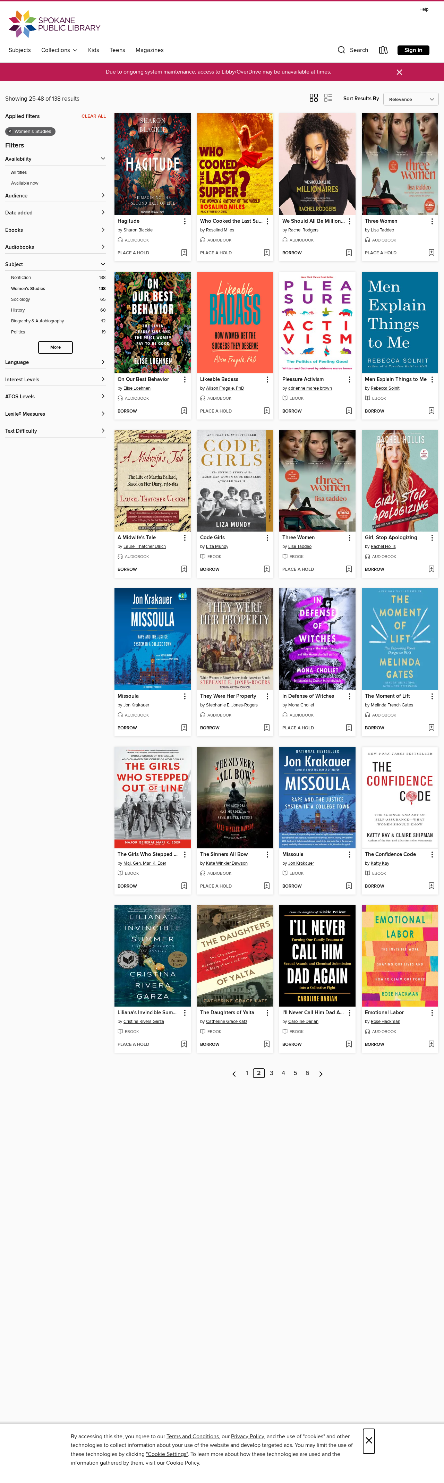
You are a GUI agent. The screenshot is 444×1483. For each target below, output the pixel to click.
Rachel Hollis (383, 546)
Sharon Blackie (138, 230)
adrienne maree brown (310, 388)
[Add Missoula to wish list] (184, 728)
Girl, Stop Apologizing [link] (391, 538)
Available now (25, 183)
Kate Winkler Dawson (227, 863)
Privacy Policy (247, 1436)
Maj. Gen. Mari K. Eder (144, 863)
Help (423, 9)
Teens (117, 50)
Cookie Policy (182, 1462)
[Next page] (321, 1073)
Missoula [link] (128, 696)
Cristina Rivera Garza (143, 1021)
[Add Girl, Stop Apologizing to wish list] (431, 569)
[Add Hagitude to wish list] (184, 253)
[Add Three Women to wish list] (431, 253)
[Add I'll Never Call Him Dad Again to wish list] (348, 1044)
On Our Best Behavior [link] (143, 379)
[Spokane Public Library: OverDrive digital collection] (54, 24)
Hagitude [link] (128, 221)
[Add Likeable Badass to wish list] (266, 411)
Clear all (94, 116)
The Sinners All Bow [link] (224, 854)
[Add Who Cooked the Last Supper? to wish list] (266, 253)
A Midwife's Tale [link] (137, 538)
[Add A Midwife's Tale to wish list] (184, 569)
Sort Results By (361, 98)
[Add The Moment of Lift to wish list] (431, 728)
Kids (93, 50)
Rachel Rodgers (303, 230)
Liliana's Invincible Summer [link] (149, 1013)
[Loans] (383, 51)
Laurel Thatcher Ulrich (144, 546)
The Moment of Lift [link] (387, 696)
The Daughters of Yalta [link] (227, 1013)
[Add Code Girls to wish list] (266, 569)
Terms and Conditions (192, 1436)
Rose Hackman (385, 1021)
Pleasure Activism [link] (303, 379)
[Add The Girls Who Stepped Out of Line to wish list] (184, 886)
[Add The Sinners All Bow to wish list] (266, 886)
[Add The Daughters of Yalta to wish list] (266, 1044)
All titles (19, 173)
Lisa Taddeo (382, 230)
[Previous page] (234, 1073)
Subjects (20, 50)
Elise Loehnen (137, 388)
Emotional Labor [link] (384, 1013)
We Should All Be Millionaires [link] (314, 221)
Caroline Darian (303, 1021)
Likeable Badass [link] (219, 379)
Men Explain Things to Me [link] (396, 379)
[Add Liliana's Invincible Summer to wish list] (184, 1044)
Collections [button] (57, 50)
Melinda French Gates (392, 705)
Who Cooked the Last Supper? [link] (232, 221)
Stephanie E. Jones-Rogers (232, 705)
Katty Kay (380, 863)
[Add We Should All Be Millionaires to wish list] (348, 253)
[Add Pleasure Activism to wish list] (348, 411)
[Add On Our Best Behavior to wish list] (184, 411)
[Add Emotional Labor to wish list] (431, 1044)
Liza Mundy (217, 546)
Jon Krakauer (136, 705)
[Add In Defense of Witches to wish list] (348, 728)
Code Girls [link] (212, 538)
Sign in (413, 50)
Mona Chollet (301, 705)
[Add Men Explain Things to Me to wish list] (431, 411)
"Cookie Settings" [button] (167, 1454)
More (55, 347)
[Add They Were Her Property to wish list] (266, 728)
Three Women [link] (381, 221)
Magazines (150, 50)
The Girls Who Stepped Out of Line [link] (149, 854)
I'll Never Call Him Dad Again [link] (314, 1013)
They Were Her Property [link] (228, 696)
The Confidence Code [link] (390, 854)
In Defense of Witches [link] (308, 696)
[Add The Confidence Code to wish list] (431, 886)
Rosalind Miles (220, 230)
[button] (352, 51)
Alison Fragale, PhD (225, 388)
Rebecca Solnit (385, 388)
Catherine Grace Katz (226, 1021)
